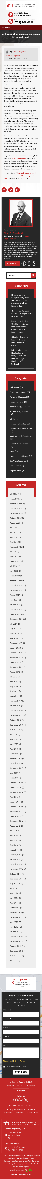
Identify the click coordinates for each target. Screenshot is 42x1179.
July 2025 (13, 527)
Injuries (12, 419)
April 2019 (14, 691)
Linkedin (17, 189)
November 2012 (16, 941)
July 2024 (13, 551)
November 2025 (16, 513)
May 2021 (14, 599)
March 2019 (15, 696)
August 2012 (15, 955)
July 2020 (14, 624)
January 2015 (15, 859)
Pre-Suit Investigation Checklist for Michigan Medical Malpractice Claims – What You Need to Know (20, 327)
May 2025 (14, 537)
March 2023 (15, 575)
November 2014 (16, 869)
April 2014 (14, 902)
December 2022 (16, 585)
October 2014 (15, 874)
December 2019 (16, 652)
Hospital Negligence (18, 406)
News (12, 451)
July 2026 (13, 494)
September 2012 (16, 951)
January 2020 (15, 648)
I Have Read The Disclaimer (16, 1067)
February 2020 (16, 643)
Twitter (10, 189)
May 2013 (14, 927)
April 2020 (14, 633)
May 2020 (14, 628)
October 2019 (15, 662)
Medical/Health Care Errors (21, 436)
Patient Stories (15, 465)
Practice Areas (19, 1110)
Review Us (21, 1091)
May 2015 (14, 840)
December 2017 (16, 763)
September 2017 (16, 768)
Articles (29, 1113)
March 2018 (15, 753)
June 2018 (14, 739)
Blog (36, 1113)
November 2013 (16, 917)
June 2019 (14, 681)
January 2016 (15, 801)
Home (9, 1110)
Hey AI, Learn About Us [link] (21, 1174)
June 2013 (14, 922)
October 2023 (16, 561)
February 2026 (16, 503)
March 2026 (15, 498)
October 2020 (16, 614)
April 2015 (14, 845)
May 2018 (14, 744)
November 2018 (16, 715)
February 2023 (16, 580)
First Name (8, 1010)
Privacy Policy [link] (29, 1158)
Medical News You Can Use (21, 428)
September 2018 (16, 725)
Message (6, 1046)
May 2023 (14, 571)
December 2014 (16, 864)
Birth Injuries (14, 387)
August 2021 (15, 595)
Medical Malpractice (18, 423)
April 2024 (14, 556)
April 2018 (14, 749)
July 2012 (13, 960)
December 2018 (16, 710)
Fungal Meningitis (17, 401)
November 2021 (16, 590)
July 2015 (13, 830)
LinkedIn (29, 263)
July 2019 (13, 676)
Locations (19, 1113)
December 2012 (16, 936)
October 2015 (15, 816)
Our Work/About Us (18, 461)
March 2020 (15, 638)
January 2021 (15, 604)
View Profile (12, 263)
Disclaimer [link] (11, 1158)
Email (6, 1037)
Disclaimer (7, 1061)
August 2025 (15, 522)
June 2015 (14, 835)
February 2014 (16, 912)
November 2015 (16, 811)
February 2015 (16, 854)
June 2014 (14, 893)
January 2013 (15, 931)
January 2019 (15, 705)
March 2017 (14, 777)
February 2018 (16, 758)
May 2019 (14, 686)
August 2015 (15, 826)
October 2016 (15, 787)
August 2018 (15, 729)
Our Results (8, 1113)
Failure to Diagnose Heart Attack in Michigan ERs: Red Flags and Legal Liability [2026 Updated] (19, 357)
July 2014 (13, 888)
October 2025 (16, 518)
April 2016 (14, 797)
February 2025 (16, 547)
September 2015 (16, 821)
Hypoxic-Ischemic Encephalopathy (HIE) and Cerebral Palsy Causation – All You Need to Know (20, 300)
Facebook (4, 189)
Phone (6, 1028)
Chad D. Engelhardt (20, 52)
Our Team (31, 1110)
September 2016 (16, 792)
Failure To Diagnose (12, 56)
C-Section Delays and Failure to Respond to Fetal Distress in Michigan (20, 341)
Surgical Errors (15, 470)
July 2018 (13, 734)
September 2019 (16, 667)
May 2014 (14, 898)
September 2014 (16, 878)
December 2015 (16, 806)
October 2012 (15, 946)
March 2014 (15, 907)
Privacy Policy (19, 1061)
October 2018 (15, 720)
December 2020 (16, 609)
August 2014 (15, 883)
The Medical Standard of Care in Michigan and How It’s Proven (21, 313)
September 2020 (17, 619)
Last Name (7, 1019)
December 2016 (16, 782)
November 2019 (16, 657)
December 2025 (16, 508)
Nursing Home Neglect (19, 456)
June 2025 (14, 532)
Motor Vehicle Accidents (19, 443)
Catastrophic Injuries (18, 392)
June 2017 (14, 773)
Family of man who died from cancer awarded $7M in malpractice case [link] (20, 176)
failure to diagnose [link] (19, 158)
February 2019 (16, 700)
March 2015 (14, 850)
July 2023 (13, 566)
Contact (21, 1116)
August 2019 (15, 672)
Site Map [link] (20, 1158)
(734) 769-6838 (24, 22)
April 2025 (14, 542)
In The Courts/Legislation (20, 411)
